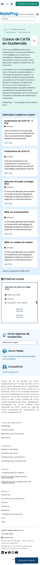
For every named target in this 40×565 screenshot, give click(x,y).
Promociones (7, 430)
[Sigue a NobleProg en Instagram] (13, 552)
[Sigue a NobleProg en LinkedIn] (2, 552)
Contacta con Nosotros (27, 4)
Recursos (5, 437)
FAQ (3, 518)
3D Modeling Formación (18, 29)
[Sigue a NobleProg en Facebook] (9, 552)
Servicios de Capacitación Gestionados (14, 477)
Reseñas (5, 510)
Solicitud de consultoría (13, 457)
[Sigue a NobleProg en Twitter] (6, 552)
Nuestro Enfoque (9, 449)
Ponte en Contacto (27, 560)
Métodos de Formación (12, 433)
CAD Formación (11, 32)
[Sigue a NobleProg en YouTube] (16, 552)
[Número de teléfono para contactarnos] (7, 4)
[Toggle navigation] (37, 14)
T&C (3, 522)
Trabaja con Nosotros (12, 514)
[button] (36, 302)
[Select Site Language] (2, 4)
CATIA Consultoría (10, 372)
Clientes (5, 506)
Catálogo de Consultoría (13, 461)
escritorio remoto (10, 85)
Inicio (5, 29)
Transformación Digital (12, 472)
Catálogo (5, 426)
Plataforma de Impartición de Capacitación (16, 482)
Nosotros (5, 494)
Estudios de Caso (9, 453)
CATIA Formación (24, 32)
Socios (4, 502)
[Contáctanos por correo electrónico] (12, 4)
